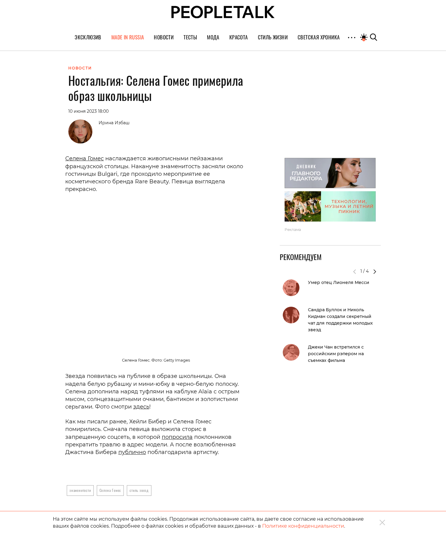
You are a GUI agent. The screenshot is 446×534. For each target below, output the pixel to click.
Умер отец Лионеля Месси (338, 282)
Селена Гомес (84, 158)
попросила (177, 437)
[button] (375, 272)
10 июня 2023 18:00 (88, 111)
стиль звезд (139, 490)
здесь (141, 406)
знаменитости (80, 490)
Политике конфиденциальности (303, 526)
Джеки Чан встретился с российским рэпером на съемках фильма (336, 353)
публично (132, 452)
